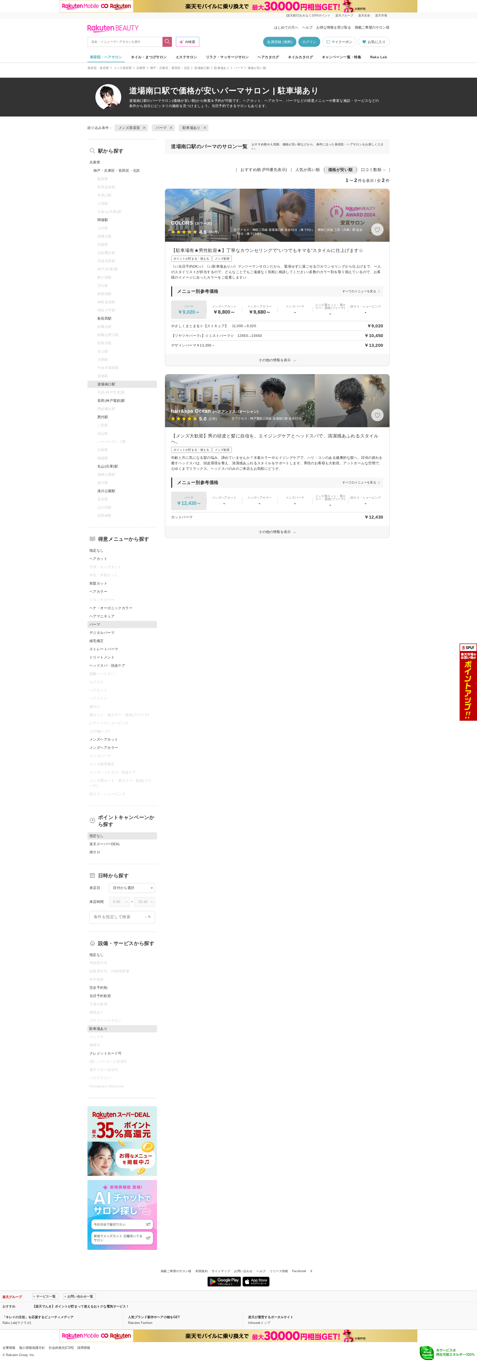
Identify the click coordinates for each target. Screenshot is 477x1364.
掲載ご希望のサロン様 (372, 27)
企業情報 (8, 1348)
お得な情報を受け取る (333, 27)
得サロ (94, 852)
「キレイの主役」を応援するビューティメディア (38, 1317)
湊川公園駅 (106, 491)
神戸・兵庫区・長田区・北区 (170, 68)
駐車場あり (222, 68)
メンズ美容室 (123, 68)
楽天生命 (364, 15)
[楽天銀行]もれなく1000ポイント (308, 15)
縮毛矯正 (96, 641)
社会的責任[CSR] (61, 1348)
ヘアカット (98, 559)
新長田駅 (104, 318)
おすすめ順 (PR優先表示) (263, 170)
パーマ (238, 68)
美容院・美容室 (98, 68)
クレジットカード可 (105, 1053)
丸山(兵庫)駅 (107, 466)
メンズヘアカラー (103, 748)
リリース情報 (279, 1271)
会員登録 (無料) (279, 42)
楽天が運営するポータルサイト (270, 1317)
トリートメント (102, 657)
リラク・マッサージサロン (227, 57)
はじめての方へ (286, 27)
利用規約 (202, 1271)
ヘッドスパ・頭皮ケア (107, 665)
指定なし (96, 550)
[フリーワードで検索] (167, 42)
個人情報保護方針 (32, 1348)
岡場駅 (102, 220)
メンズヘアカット (103, 739)
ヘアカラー (98, 591)
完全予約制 (98, 988)
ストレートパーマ (103, 649)
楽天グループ (344, 15)
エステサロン (186, 57)
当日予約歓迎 (100, 996)
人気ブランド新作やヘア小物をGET (154, 1317)
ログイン (309, 42)
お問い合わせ (243, 1271)
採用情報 (83, 1348)
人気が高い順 (307, 170)
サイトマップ (221, 1271)
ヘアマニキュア (102, 616)
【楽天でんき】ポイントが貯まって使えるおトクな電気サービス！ (80, 1306)
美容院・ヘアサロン (106, 57)
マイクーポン (341, 42)
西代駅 (102, 417)
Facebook (299, 1271)
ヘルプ (307, 27)
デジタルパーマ (102, 633)
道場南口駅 (202, 68)
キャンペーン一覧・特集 (341, 57)
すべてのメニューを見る (359, 291)
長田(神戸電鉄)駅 (111, 401)
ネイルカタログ (300, 57)
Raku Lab (378, 57)
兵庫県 (141, 68)
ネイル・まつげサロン (149, 57)
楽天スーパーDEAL (104, 844)
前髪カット (98, 583)
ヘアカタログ (268, 57)
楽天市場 (381, 15)
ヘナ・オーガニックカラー (110, 608)
